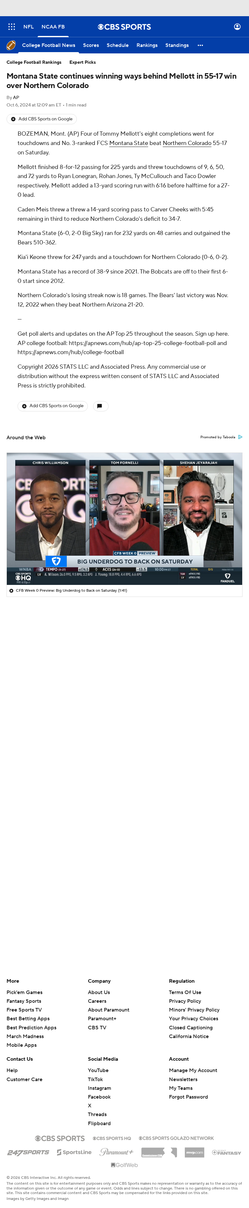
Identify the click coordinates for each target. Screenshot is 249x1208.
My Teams (181, 1088)
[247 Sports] (28, 1151)
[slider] (124, 566)
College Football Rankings (34, 62)
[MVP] (194, 1150)
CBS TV (97, 1027)
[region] (124, 519)
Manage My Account (193, 1070)
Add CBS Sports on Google (45, 119)
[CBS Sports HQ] (112, 1138)
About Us (99, 992)
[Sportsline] (74, 1151)
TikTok (95, 1079)
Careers (97, 1001)
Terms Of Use (185, 992)
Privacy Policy (185, 1001)
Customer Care (24, 1079)
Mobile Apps (21, 1045)
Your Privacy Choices (193, 1018)
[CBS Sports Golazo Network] (176, 1137)
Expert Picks (82, 62)
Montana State (128, 143)
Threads (97, 1114)
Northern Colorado (187, 143)
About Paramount (108, 1010)
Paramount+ (102, 1018)
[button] (11, 26)
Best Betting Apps (28, 1018)
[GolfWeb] (124, 1165)
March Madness (25, 1036)
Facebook (99, 1097)
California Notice (189, 1036)
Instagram (99, 1088)
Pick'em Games (24, 992)
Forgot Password (188, 1097)
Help (12, 1070)
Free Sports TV (24, 1010)
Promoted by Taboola (217, 437)
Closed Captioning (191, 1027)
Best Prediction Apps (31, 1027)
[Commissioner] (159, 1150)
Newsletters (183, 1079)
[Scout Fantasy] (227, 1152)
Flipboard (99, 1123)
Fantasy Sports (23, 1001)
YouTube (98, 1070)
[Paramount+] (117, 1150)
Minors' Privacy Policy (194, 1010)
